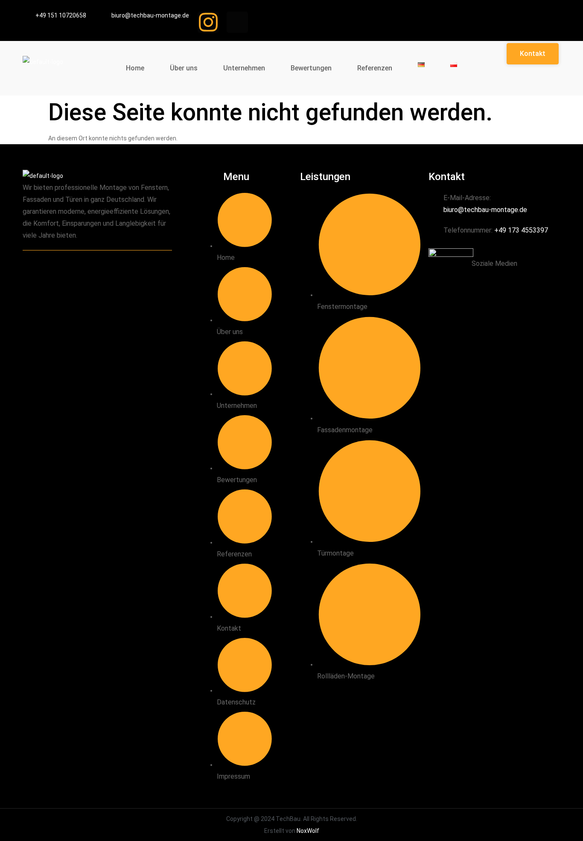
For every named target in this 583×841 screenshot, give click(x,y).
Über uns (184, 68)
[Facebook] (505, 278)
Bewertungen (311, 68)
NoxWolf (308, 830)
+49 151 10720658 (60, 15)
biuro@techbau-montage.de (150, 15)
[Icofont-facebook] (237, 22)
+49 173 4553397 (521, 230)
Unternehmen (244, 68)
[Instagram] (208, 22)
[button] (533, 53)
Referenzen (374, 68)
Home (135, 68)
